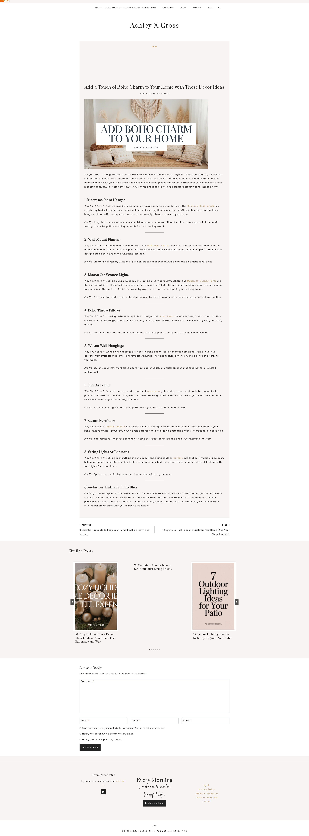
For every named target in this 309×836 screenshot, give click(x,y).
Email (136, 720)
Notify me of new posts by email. (101, 739)
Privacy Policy (207, 789)
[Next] (237, 602)
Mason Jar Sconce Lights (201, 281)
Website (187, 720)
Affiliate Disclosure (207, 793)
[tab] (149, 649)
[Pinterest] (103, 791)
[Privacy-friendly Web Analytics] (154, 1)
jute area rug (154, 391)
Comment (87, 681)
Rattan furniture (115, 426)
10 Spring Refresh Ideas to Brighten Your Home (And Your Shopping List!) (196, 530)
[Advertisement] (154, 67)
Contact (206, 801)
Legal (206, 785)
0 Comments (163, 93)
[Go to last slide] (72, 602)
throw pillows (166, 316)
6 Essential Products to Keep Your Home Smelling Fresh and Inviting (115, 530)
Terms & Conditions (206, 797)
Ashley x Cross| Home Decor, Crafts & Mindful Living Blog (125, 7)
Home (154, 47)
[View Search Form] (219, 8)
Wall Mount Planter (158, 245)
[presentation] (95, 596)
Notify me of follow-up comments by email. (108, 733)
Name (85, 720)
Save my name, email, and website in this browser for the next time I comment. (123, 728)
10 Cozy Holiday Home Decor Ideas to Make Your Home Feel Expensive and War (95, 638)
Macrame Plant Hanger (200, 206)
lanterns (178, 458)
